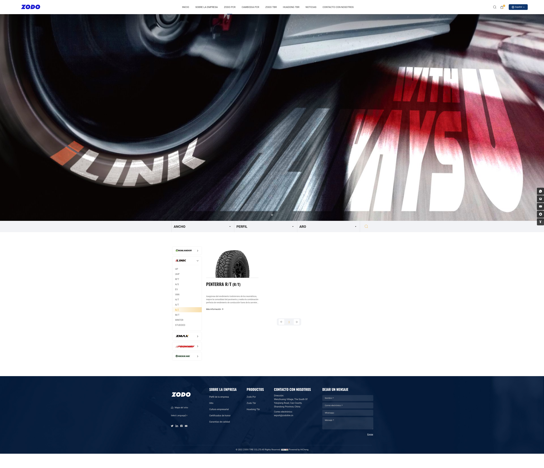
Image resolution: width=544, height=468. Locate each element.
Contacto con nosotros (338, 7)
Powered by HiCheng (298, 449)
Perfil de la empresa (219, 396)
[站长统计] (284, 449)
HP (176, 268)
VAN (177, 294)
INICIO (185, 7)
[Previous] (281, 322)
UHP (177, 274)
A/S (177, 284)
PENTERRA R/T (222, 284)
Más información (213, 309)
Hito (211, 402)
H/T (177, 299)
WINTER (179, 319)
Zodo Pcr (251, 396)
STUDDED (180, 324)
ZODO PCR (229, 7)
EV (176, 289)
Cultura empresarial (219, 409)
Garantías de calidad (219, 421)
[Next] (296, 322)
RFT (177, 279)
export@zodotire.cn (283, 415)
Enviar (370, 434)
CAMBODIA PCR (250, 7)
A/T (177, 304)
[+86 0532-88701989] (540, 198)
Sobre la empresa (206, 7)
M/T (177, 314)
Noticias (311, 7)
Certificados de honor (219, 415)
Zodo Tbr (251, 402)
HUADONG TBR (291, 7)
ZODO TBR (271, 7)
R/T (177, 309)
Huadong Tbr (253, 409)
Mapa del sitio (181, 407)
